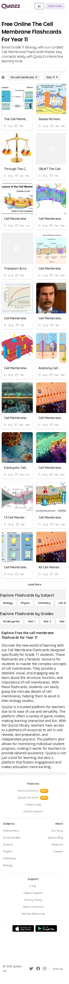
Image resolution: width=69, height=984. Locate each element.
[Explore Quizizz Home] (11, 6)
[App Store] (23, 928)
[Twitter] (31, 969)
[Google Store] (46, 928)
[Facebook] (38, 969)
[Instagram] (44, 969)
